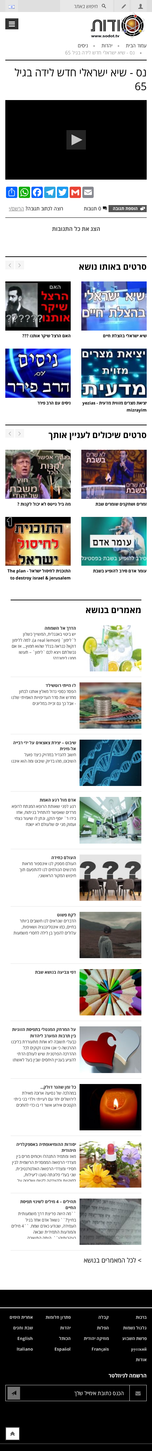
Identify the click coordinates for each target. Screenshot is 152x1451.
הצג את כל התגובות (76, 229)
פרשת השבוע (134, 1338)
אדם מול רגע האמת (44, 812)
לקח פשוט (44, 924)
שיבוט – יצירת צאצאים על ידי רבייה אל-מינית (43, 752)
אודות (141, 1360)
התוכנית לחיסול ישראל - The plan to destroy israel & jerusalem (39, 574)
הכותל (65, 1338)
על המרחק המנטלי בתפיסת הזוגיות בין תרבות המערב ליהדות (43, 1044)
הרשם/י (16, 208)
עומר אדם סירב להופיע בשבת (120, 571)
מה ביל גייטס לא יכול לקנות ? (44, 504)
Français (100, 1349)
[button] (76, 140)
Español (62, 1349)
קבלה (103, 1317)
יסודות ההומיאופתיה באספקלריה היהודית (43, 1161)
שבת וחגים (23, 1328)
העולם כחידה (47, 867)
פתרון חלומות (58, 1317)
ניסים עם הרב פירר (54, 403)
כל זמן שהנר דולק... (45, 1096)
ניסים (83, 45)
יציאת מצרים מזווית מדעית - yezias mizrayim (114, 406)
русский (139, 1349)
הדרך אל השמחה (44, 642)
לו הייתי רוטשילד (43, 694)
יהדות (106, 45)
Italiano (25, 1349)
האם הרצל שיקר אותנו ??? (46, 336)
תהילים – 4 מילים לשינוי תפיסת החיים (43, 1219)
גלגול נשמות (135, 1328)
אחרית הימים (21, 1317)
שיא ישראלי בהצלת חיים (125, 336)
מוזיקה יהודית (96, 1338)
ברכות (141, 1317)
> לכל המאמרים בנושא (112, 1260)
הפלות (103, 1328)
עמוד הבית (136, 45)
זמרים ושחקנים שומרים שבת (121, 504)
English (25, 1338)
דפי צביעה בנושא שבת (55, 972)
